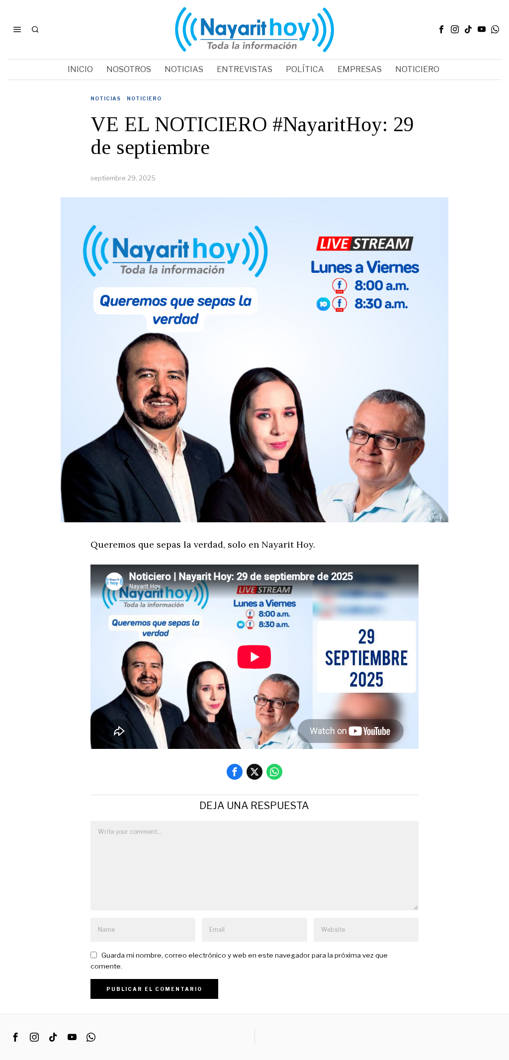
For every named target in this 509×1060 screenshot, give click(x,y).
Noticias (105, 98)
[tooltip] (441, 29)
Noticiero (144, 98)
